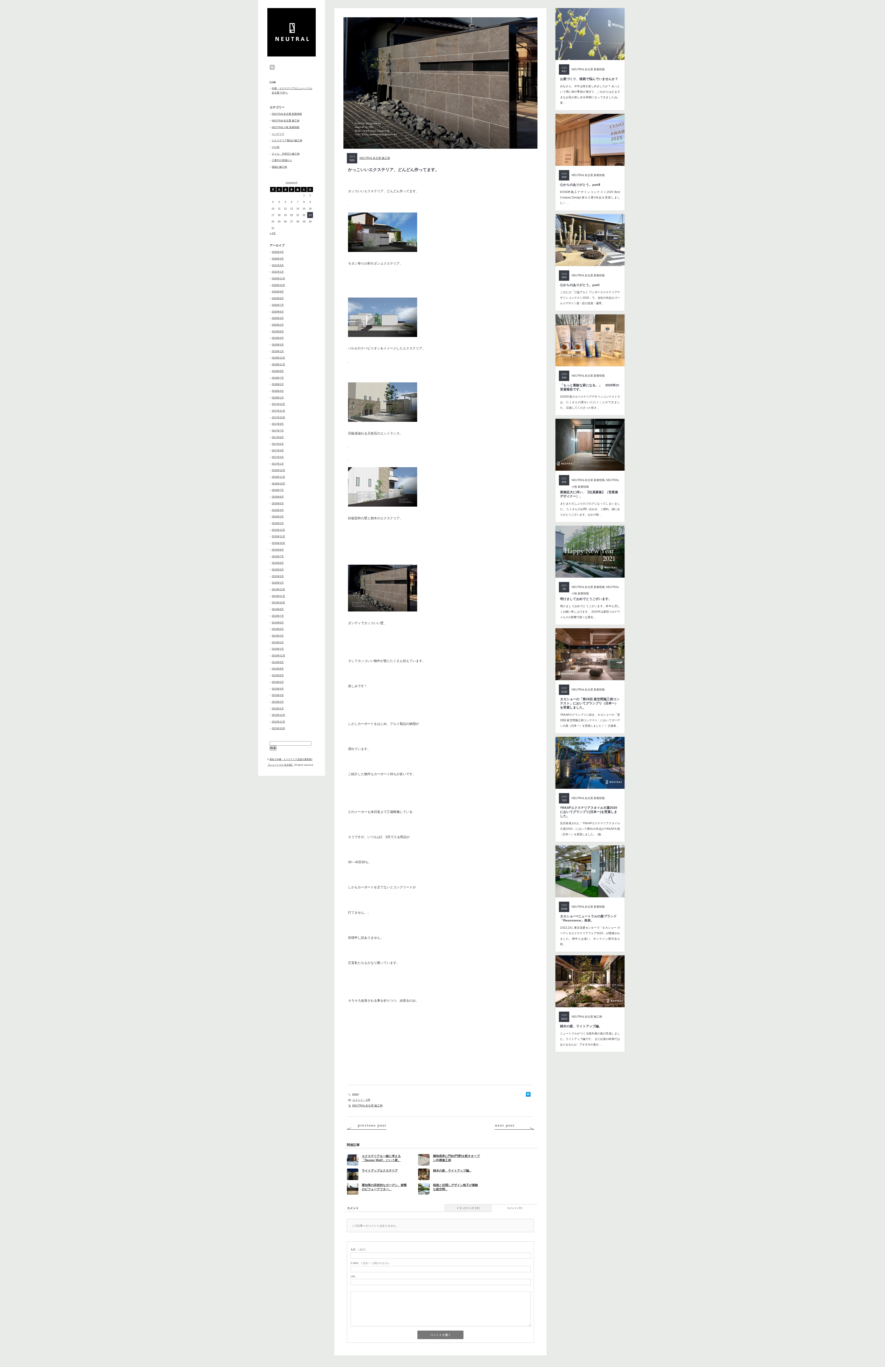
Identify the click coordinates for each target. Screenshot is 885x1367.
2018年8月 (278, 371)
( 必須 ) (358, 1249)
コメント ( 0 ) (514, 1208)
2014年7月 (278, 615)
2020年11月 (278, 278)
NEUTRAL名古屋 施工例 (285, 120)
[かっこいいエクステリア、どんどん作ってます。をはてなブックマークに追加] (528, 1095)
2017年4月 (278, 450)
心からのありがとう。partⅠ (579, 285)
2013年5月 (278, 682)
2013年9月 (278, 662)
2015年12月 (278, 529)
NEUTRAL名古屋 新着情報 (287, 113)
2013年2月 (278, 701)
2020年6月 (278, 311)
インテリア (278, 134)
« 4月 (273, 233)
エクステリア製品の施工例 (287, 140)
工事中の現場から (282, 160)
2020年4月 (278, 318)
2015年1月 (278, 582)
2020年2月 (278, 324)
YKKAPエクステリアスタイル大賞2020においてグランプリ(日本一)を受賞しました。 (588, 812)
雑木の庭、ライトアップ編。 (452, 1170)
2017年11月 (278, 410)
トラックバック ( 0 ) (468, 1208)
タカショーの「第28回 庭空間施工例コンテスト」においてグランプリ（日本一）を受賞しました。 (590, 703)
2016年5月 (278, 503)
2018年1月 (278, 397)
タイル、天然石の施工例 (286, 153)
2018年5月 (278, 384)
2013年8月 (278, 668)
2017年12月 (278, 404)
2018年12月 (278, 357)
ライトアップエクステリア (380, 1170)
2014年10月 (278, 602)
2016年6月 (278, 496)
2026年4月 (278, 252)
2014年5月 (278, 629)
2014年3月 (278, 635)
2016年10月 (278, 483)
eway (355, 1094)
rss (272, 67)
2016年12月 (278, 470)
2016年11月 (278, 476)
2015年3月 (278, 576)
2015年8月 (278, 549)
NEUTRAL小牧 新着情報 (285, 127)
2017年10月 (278, 417)
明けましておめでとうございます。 (586, 599)
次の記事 (514, 1127)
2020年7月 (278, 305)
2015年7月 (278, 556)
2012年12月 (278, 715)
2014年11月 (278, 596)
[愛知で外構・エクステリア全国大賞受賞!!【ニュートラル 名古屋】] (292, 40)
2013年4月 (278, 688)
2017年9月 (278, 423)
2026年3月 (278, 258)
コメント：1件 (361, 1099)
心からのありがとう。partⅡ (580, 184)
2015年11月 (278, 536)
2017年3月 (278, 457)
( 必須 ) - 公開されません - (371, 1263)
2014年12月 (278, 589)
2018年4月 (278, 391)
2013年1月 (278, 708)
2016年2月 (278, 523)
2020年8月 (278, 298)
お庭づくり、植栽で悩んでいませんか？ (589, 79)
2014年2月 (278, 642)
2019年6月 (278, 338)
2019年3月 (278, 344)
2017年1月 (278, 463)
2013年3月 (278, 695)
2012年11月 (278, 721)
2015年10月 (278, 543)
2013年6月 (278, 675)
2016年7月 (278, 490)
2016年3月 (278, 516)
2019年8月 (278, 331)
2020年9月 (278, 291)
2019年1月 (278, 351)
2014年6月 (278, 622)
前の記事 (366, 1127)
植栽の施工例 (279, 166)
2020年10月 (278, 285)
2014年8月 (278, 609)
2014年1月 (278, 648)
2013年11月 (278, 655)
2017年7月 (278, 430)
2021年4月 (278, 265)
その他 (275, 147)
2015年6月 (278, 562)
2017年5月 (278, 444)
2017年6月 (278, 437)
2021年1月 (278, 271)
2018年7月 (278, 377)
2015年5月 (278, 569)
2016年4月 (278, 510)
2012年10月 (278, 728)
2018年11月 (278, 364)
